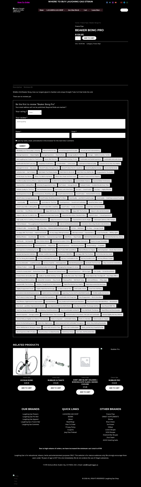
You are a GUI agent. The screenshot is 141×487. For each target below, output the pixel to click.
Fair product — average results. (68, 185)
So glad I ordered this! (64, 288)
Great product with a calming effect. (27, 207)
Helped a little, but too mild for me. (27, 215)
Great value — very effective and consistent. (30, 211)
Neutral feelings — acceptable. (96, 245)
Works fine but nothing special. (26, 323)
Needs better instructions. (80, 241)
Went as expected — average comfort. (28, 314)
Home (42, 10)
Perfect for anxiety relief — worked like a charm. (31, 271)
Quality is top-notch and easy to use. (50, 276)
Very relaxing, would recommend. (48, 310)
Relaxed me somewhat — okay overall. (49, 280)
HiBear (110, 427)
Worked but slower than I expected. (52, 314)
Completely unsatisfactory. (46, 163)
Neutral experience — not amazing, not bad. (71, 245)
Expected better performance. (102, 181)
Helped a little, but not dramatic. (100, 211)
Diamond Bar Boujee (110, 435)
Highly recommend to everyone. (60, 219)
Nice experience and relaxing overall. (27, 250)
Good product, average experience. (27, 198)
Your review (21, 117)
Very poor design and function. (26, 310)
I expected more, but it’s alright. (82, 219)
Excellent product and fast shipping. (89, 176)
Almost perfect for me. (49, 150)
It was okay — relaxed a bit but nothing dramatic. (54, 228)
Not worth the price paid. (93, 263)
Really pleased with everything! (26, 280)
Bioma (110, 419)
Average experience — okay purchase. (53, 155)
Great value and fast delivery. (95, 207)
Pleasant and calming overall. (57, 271)
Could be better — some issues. (66, 163)
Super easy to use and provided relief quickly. (76, 293)
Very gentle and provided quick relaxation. (71, 301)
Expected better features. (82, 181)
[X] (110, 2)
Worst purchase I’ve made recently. (49, 332)
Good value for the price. (49, 202)
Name (18, 131)
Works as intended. (85, 319)
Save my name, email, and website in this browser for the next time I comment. (45, 141)
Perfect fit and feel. (87, 267)
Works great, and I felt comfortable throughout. (69, 323)
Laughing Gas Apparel (31, 419)
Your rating (21, 111)
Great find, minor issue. (95, 202)
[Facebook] (107, 2)
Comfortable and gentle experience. (90, 159)
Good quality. (21, 202)
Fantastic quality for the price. (25, 189)
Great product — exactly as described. (72, 207)
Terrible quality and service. (101, 293)
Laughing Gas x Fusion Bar (30, 422)
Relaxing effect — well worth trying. (73, 280)
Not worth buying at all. (76, 263)
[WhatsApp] (127, 2)
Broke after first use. (51, 159)
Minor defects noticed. (43, 241)
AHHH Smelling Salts (110, 440)
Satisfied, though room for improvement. (48, 284)
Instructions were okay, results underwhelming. (95, 224)
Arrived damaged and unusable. (68, 150)
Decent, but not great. (111, 168)
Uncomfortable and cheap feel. (67, 297)
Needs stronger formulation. (99, 241)
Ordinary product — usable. (25, 267)
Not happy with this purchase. (85, 254)
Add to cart (89, 38)
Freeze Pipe (84, 23)
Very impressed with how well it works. (59, 306)
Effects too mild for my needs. (43, 176)
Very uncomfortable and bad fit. (70, 310)
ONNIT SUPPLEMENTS (110, 417)
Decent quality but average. (94, 168)
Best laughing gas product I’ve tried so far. (29, 159)
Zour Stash (110, 437)
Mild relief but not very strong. (114, 237)
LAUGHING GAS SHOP (55, 10)
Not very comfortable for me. (69, 258)
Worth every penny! (68, 332)
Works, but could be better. (71, 327)
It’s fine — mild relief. (77, 228)
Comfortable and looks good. (113, 159)
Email (74, 131)
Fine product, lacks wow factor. (64, 189)
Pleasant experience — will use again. (80, 271)
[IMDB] (118, 2)
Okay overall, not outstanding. (112, 263)
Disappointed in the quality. (105, 172)
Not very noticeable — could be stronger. (29, 263)
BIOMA (70, 417)
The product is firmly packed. (25, 297)
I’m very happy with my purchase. (59, 232)
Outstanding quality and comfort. (45, 267)
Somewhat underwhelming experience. (28, 293)
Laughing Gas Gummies (30, 424)
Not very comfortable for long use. (48, 258)
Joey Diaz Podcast (70, 432)
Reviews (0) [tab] (28, 87)
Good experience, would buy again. (44, 194)
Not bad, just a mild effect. (65, 254)
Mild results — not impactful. (25, 241)
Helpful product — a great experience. (100, 215)
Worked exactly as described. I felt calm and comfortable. (83, 314)
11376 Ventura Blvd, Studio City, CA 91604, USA (60, 465)
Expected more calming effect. (25, 185)
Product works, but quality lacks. (26, 276)
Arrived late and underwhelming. (90, 150)
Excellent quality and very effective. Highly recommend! (33, 181)
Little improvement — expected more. (83, 232)
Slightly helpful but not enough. (45, 288)
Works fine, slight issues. (45, 323)
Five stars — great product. (84, 189)
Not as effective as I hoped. (87, 250)
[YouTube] (116, 2)
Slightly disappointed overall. (25, 288)
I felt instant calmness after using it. (104, 219)
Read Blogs (70, 422)
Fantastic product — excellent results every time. (94, 185)
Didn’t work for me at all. (67, 172)
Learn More (96, 10)
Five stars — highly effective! (102, 189)
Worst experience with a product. (26, 332)
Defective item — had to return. (26, 172)
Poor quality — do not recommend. (104, 271)
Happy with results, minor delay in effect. (58, 211)
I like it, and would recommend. (69, 224)
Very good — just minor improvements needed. (31, 306)
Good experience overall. (24, 194)
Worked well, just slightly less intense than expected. (32, 319)
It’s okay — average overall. (95, 228)
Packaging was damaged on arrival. (68, 267)
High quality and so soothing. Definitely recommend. (32, 219)
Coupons (70, 430)
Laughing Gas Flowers (30, 414)
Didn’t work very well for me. (85, 172)
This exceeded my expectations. (46, 297)
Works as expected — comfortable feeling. (63, 319)
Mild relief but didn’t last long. (93, 237)
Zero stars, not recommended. (86, 332)
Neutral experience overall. (24, 245)
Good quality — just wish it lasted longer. (81, 198)
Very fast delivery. (51, 301)
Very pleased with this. (108, 306)
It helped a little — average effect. (27, 228)
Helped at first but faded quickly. (49, 215)
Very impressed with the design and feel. (86, 306)
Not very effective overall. (105, 258)
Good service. (34, 202)
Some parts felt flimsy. (95, 288)
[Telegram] (124, 2)
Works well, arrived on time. (51, 327)
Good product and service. (65, 194)
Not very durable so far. (88, 258)
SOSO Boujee (110, 432)
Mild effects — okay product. (73, 237)
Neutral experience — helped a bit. (45, 245)
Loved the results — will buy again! (107, 232)
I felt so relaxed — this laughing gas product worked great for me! (37, 224)
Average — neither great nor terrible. (99, 155)
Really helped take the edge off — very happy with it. (102, 276)
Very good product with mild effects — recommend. (102, 301)
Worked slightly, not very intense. (112, 314)
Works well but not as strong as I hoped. (29, 327)
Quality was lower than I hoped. (73, 276)
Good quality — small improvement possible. (110, 198)
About (70, 419)
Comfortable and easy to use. (68, 159)
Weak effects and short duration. (111, 310)
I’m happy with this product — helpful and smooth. (32, 232)
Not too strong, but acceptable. (26, 258)
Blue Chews (110, 422)
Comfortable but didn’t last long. (26, 163)
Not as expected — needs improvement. (110, 250)
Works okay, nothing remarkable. (96, 323)
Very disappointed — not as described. (90, 297)
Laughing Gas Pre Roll (30, 417)
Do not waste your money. (24, 176)
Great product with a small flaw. (49, 207)
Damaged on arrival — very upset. (27, 168)
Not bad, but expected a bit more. (26, 254)
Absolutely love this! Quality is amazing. (28, 150)
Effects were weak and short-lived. (65, 176)
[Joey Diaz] (124, 10)
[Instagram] (113, 2)
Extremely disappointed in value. (46, 185)
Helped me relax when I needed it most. (74, 215)
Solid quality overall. (80, 288)
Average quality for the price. (76, 155)
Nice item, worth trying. (48, 250)
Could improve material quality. (87, 163)
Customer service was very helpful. (109, 163)
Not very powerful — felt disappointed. (55, 263)
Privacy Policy (70, 427)
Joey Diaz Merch (73, 10)
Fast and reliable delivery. (44, 189)
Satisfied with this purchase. (25, 284)
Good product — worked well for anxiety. (88, 194)
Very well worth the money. (90, 310)
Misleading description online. (61, 241)
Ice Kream (110, 424)
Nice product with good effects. (67, 250)
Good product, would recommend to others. (53, 198)
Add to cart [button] (26, 388)
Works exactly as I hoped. (101, 319)
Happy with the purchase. (80, 211)
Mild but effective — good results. (27, 237)
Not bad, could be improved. (47, 254)
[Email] (121, 2)
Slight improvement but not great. (96, 284)
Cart (85, 10)
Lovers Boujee (110, 430)
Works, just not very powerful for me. (92, 327)
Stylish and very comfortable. (50, 293)
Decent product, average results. (49, 168)
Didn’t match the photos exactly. (48, 172)
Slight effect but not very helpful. (73, 284)
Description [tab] (17, 87)
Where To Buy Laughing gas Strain (70, 1)
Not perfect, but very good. (104, 254)
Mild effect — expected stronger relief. (50, 237)
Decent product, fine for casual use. (72, 168)
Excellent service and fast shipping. (62, 181)
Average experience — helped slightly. (28, 155)
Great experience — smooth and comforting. (72, 202)
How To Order (70, 424)
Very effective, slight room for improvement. (30, 301)
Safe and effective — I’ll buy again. (97, 280)
